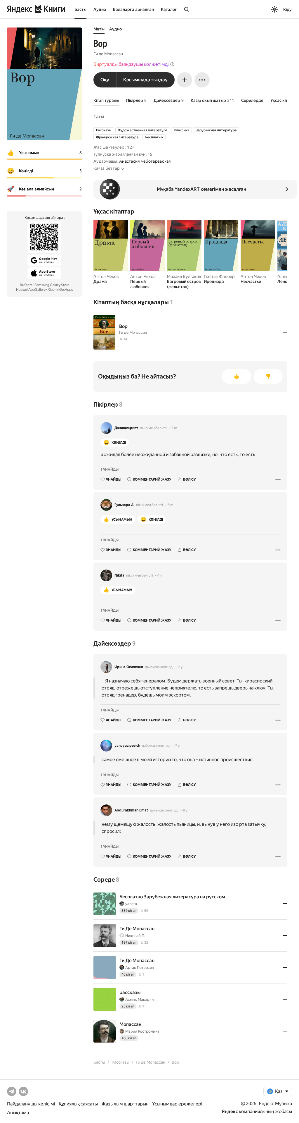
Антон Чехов (106, 276)
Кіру (287, 9)
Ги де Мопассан (108, 53)
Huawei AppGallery (31, 290)
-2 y (179, 667)
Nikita (119, 575)
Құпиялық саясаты (78, 1104)
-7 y (177, 746)
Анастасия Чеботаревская (145, 161)
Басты (80, 9)
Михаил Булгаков (184, 276)
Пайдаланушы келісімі (31, 1104)
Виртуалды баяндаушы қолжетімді (131, 64)
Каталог (169, 9)
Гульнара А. (124, 505)
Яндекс (230, 1111)
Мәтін (99, 29)
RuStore (26, 285)
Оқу (104, 79)
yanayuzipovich (127, 746)
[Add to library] (285, 332)
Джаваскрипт (126, 428)
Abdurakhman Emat (131, 810)
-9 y (184, 810)
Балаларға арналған (133, 9)
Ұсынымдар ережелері (177, 1104)
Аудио (99, 9)
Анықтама (18, 1112)
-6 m (169, 505)
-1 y (159, 575)
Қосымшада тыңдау (145, 79)
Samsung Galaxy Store (51, 285)
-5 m (173, 428)
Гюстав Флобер (219, 276)
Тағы (98, 116)
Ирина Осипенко (128, 667)
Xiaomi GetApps (60, 290)
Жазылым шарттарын (125, 1104)
